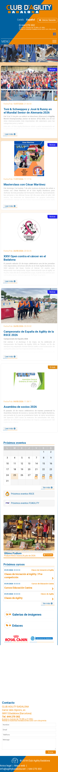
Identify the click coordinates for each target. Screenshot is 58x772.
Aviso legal (5, 765)
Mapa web (19, 765)
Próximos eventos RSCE (22, 493)
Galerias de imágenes (26, 614)
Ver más (47, 487)
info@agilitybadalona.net (13, 769)
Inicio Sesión (48, 20)
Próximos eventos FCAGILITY (24, 503)
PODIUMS (48, 555)
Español (30, 19)
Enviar (50, 752)
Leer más (9, 134)
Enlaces (17, 625)
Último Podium (19, 554)
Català (20, 19)
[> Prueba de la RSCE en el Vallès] (36, 477)
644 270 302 (37, 27)
